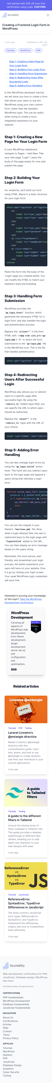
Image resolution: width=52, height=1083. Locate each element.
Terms (6, 1034)
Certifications (10, 1021)
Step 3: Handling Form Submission (28, 73)
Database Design (12, 1065)
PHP (38, 50)
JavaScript (23, 894)
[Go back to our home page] (10, 15)
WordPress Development (16, 1000)
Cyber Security (11, 1072)
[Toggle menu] (48, 15)
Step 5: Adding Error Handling (25, 85)
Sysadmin (8, 1068)
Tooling (28, 728)
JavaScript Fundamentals (16, 1007)
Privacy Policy (10, 1038)
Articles (7, 1024)
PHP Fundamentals (13, 997)
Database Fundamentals (16, 1004)
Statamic (8, 1054)
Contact (7, 1031)
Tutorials (10, 50)
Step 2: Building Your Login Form (27, 69)
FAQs (5, 1027)
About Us (8, 1017)
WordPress (25, 50)
